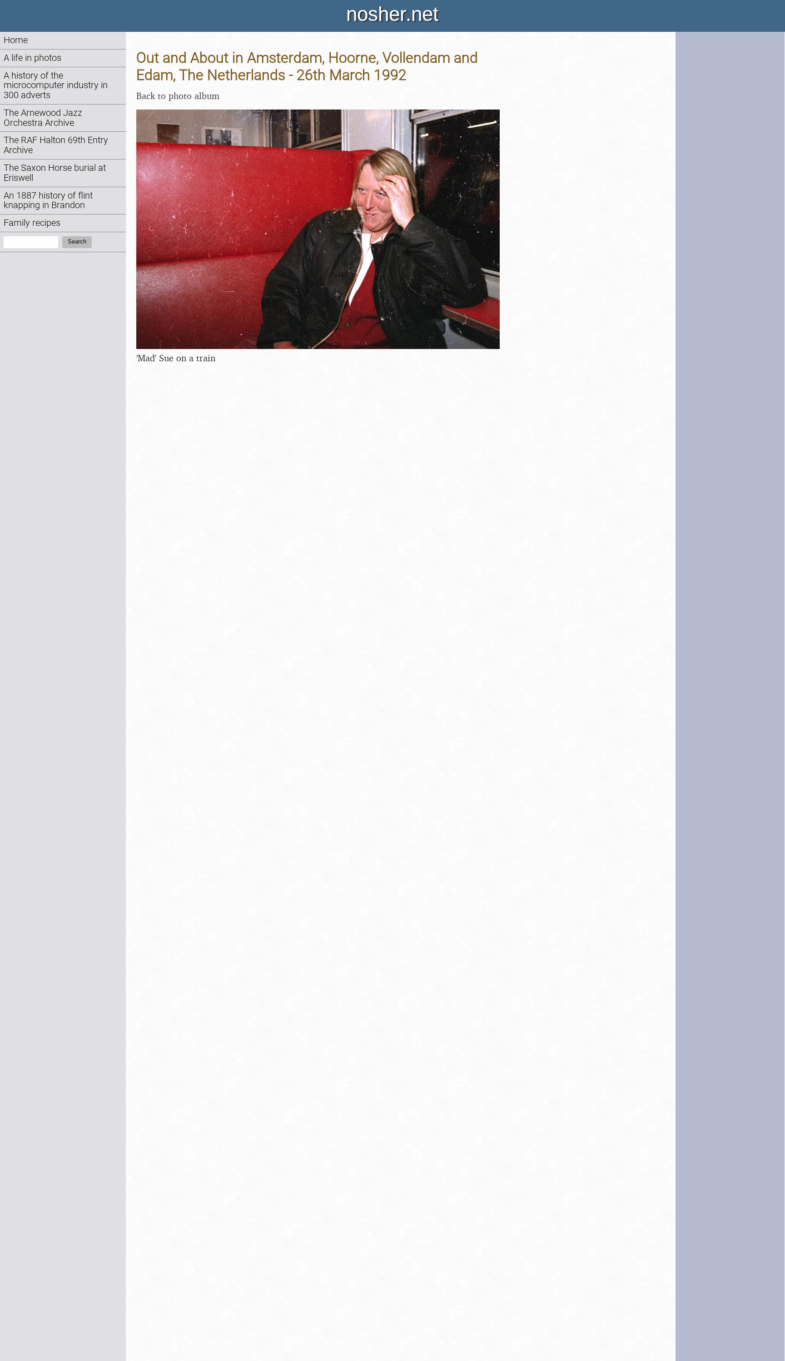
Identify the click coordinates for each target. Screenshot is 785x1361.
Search (77, 241)
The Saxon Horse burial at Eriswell (55, 173)
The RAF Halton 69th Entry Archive (56, 145)
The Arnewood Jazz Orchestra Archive (43, 118)
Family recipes (32, 223)
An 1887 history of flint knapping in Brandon (48, 200)
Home (16, 40)
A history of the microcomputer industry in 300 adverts (56, 85)
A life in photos (32, 58)
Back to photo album (177, 95)
